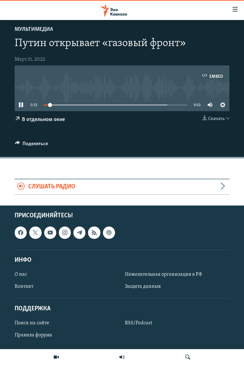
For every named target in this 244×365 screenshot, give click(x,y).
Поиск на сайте (32, 323)
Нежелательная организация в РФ (163, 274)
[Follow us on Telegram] (79, 232)
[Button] (31, 145)
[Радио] (122, 357)
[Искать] (187, 357)
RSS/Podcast (138, 323)
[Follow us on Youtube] (50, 232)
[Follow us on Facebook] (21, 232)
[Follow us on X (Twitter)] (35, 232)
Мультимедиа (34, 29)
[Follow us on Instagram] (65, 232)
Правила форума (33, 335)
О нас (21, 274)
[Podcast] (109, 232)
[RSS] (94, 232)
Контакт (24, 286)
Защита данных (143, 286)
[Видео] (56, 357)
